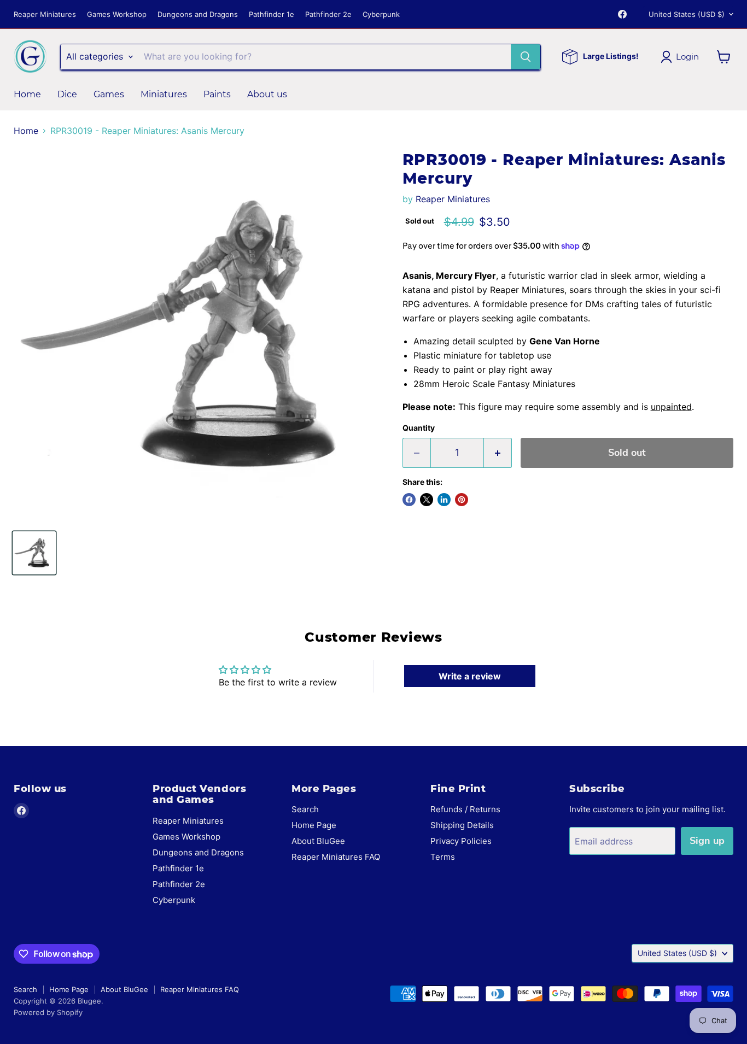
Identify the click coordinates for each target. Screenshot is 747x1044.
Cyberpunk (381, 14)
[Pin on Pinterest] (461, 499)
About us (267, 94)
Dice (67, 94)
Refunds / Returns (465, 809)
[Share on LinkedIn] (444, 499)
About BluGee (318, 841)
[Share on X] (426, 499)
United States (687, 14)
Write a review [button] (470, 676)
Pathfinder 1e (271, 14)
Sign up (707, 840)
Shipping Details (462, 825)
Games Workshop (117, 14)
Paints (217, 94)
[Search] (525, 56)
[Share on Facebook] (409, 499)
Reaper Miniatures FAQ (335, 857)
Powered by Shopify (48, 1012)
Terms (442, 857)
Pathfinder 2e (328, 14)
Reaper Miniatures (45, 14)
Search (305, 809)
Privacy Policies (461, 841)
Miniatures (164, 94)
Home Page (313, 825)
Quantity (418, 428)
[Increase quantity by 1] (498, 453)
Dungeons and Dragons (197, 14)
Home (27, 94)
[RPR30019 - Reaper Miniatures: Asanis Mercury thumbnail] (34, 552)
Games (109, 94)
